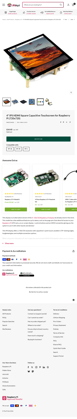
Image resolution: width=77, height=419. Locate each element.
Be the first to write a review (38, 292)
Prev (66, 19)
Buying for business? (35, 339)
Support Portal (58, 356)
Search (4, 325)
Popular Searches (8, 321)
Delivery (56, 314)
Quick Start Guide (59, 348)
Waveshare (10, 122)
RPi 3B (10, 149)
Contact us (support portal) (37, 314)
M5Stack (5, 382)
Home (4, 19)
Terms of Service (58, 333)
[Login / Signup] (68, 5)
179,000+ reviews (31, 13)
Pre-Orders (57, 321)
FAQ (54, 341)
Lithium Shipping (59, 317)
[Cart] (73, 5)
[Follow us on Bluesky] (29, 371)
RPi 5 (26, 149)
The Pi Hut (38, 196)
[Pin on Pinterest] (63, 122)
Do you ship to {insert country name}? (38, 330)
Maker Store (6, 370)
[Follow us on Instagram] (36, 367)
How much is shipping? (35, 335)
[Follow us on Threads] (48, 367)
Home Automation (8, 386)
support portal (50, 13)
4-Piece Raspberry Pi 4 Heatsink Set (45, 201)
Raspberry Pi (9, 196)
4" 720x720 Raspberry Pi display (43, 218)
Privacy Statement (59, 325)
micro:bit (5, 374)
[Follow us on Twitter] (32, 367)
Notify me (39, 139)
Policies (56, 329)
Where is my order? (34, 325)
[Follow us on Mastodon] (33, 371)
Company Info (58, 337)
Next (72, 19)
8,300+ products (12, 13)
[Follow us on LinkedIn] (44, 367)
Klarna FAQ (57, 344)
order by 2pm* (68, 13)
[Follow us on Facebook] (28, 367)
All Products (6, 314)
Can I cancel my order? (35, 317)
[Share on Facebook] (60, 122)
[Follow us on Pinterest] (40, 367)
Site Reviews (6, 329)
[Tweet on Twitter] (66, 122)
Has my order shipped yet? (37, 321)
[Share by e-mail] (70, 122)
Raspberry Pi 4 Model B (12, 199)
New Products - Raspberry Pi (14, 19)
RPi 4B (18, 149)
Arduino (5, 378)
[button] (38, 291)
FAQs (4, 317)
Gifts (4, 389)
